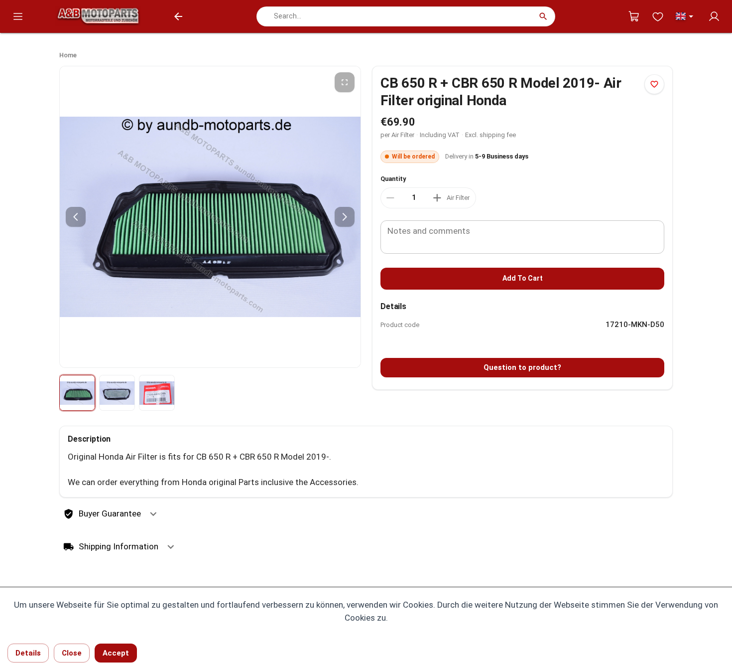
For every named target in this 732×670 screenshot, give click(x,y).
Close (72, 653)
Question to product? (522, 367)
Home (68, 55)
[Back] (178, 16)
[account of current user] (714, 16)
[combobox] (392, 16)
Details (28, 653)
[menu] (18, 16)
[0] (634, 16)
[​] (414, 198)
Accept (116, 653)
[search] (543, 16)
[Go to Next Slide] (345, 217)
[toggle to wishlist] (654, 84)
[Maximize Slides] (345, 82)
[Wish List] (658, 16)
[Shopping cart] (634, 16)
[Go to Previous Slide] (76, 217)
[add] (437, 197)
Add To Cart (522, 278)
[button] (686, 16)
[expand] (153, 514)
